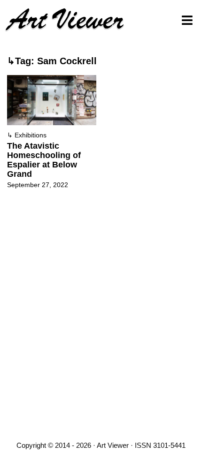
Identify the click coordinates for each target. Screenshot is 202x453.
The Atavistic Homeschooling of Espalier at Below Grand (44, 160)
